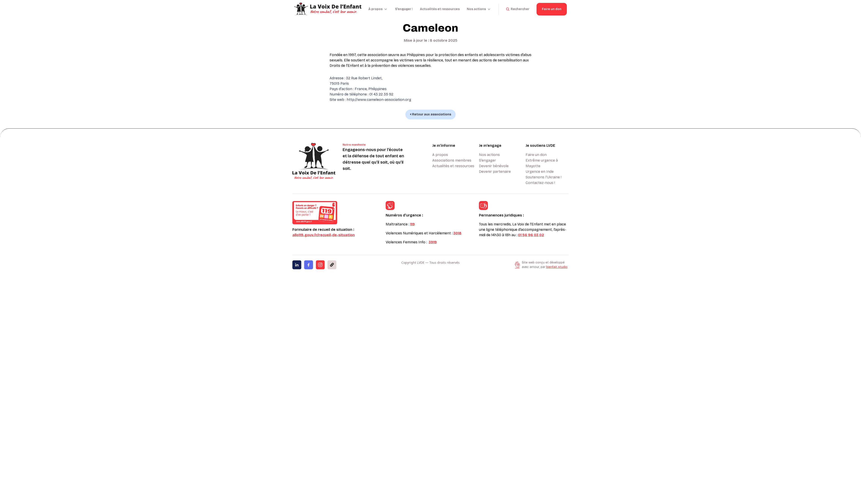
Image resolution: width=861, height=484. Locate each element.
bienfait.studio (556, 267)
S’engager (487, 160)
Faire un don (551, 9)
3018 (457, 233)
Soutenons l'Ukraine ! (543, 177)
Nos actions (489, 155)
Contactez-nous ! (540, 183)
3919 (433, 242)
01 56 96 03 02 (531, 235)
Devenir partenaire (495, 171)
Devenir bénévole (494, 166)
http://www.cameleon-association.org (379, 99)
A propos (440, 155)
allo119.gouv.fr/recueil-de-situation (323, 235)
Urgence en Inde (540, 171)
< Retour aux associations (430, 114)
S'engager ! (404, 9)
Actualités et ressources (440, 9)
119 (412, 224)
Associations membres (451, 160)
